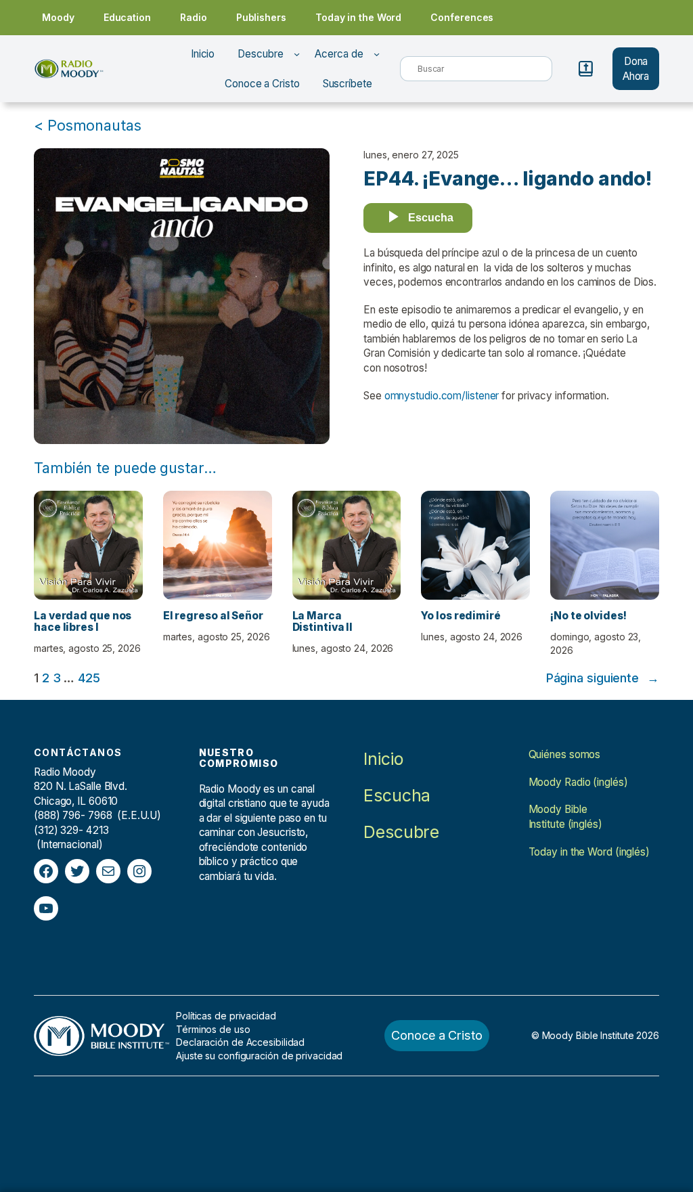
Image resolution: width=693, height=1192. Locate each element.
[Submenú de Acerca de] (377, 54)
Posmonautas (94, 125)
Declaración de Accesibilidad (240, 1042)
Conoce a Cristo (437, 1035)
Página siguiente (602, 677)
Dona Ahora (636, 69)
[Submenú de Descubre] (297, 54)
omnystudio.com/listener (441, 395)
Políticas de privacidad (226, 1015)
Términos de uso (213, 1029)
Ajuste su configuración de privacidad (259, 1055)
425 (89, 677)
